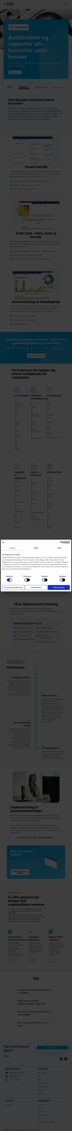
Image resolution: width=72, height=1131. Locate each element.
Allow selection (36, 587)
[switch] (27, 579)
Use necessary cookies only (13, 587)
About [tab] (59, 548)
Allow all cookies (58, 587)
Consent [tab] (12, 548)
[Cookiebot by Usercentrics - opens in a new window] (61, 542)
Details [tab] (36, 548)
